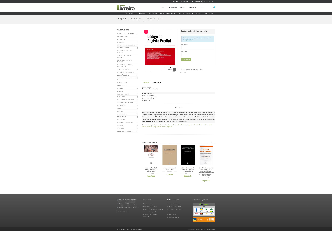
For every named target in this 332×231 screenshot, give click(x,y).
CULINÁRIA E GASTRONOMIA (125, 72)
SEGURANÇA (120, 125)
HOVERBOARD (121, 120)
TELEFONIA (120, 128)
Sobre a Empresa (148, 204)
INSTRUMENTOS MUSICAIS (125, 122)
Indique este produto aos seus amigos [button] (192, 69)
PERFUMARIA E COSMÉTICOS (125, 100)
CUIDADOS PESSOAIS (123, 94)
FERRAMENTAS (121, 117)
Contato (202, 7)
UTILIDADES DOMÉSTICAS (124, 131)
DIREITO (181, 13)
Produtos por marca (174, 204)
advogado (189, 125)
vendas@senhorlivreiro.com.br (127, 207)
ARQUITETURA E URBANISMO (125, 33)
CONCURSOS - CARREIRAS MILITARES (124, 56)
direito (149, 125)
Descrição (146, 82)
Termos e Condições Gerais (151, 212)
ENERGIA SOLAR (122, 114)
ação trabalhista (181, 125)
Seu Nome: (184, 44)
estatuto (164, 127)
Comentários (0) (156, 82)
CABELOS (120, 91)
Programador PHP (210, 229)
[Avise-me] (157, 147)
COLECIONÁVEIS (129, 13)
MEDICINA (198, 13)
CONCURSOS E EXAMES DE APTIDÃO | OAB (125, 65)
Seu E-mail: (184, 51)
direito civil (163, 125)
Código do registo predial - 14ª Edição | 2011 (148, 21)
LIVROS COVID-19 (122, 85)
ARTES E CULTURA (122, 36)
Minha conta (175, 1)
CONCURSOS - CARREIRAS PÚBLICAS (124, 61)
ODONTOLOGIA (209, 13)
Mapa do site (172, 214)
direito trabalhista (171, 125)
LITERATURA (189, 13)
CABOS (119, 108)
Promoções (193, 7)
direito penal (155, 125)
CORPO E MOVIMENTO (123, 69)
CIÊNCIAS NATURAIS (123, 48)
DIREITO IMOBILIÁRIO (130, 21)
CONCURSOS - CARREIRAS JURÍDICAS (124, 51)
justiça (159, 127)
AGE (197, 125)
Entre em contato (173, 212)
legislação (169, 127)
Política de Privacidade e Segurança (153, 209)
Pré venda (183, 7)
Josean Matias (201, 229)
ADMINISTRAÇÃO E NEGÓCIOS (155, 13)
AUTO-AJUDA (121, 39)
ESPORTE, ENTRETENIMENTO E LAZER (126, 79)
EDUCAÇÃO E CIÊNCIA (123, 75)
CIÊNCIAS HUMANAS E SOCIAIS (126, 45)
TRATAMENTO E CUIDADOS (125, 102)
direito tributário (203, 125)
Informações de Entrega (150, 206)
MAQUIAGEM (121, 97)
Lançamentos (172, 7)
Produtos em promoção (175, 209)
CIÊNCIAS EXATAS (171, 13)
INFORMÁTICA (140, 13)
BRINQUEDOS (121, 42)
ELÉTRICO (120, 111)
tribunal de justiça (151, 127)
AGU (194, 125)
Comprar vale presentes (175, 206)
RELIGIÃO (120, 88)
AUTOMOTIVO (121, 105)
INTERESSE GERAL (122, 82)
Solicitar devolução (174, 217)
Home (163, 7)
